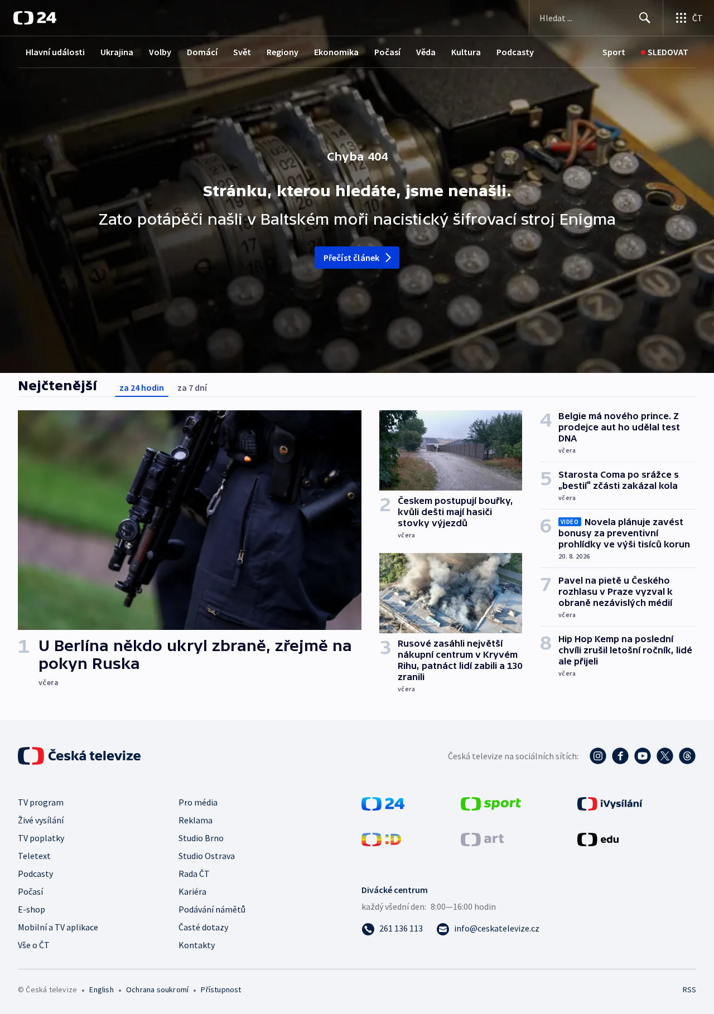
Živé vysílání (41, 820)
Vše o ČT (34, 944)
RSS (689, 989)
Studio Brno (201, 837)
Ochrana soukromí (157, 989)
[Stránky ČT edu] (598, 838)
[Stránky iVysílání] (610, 802)
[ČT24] (34, 18)
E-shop (31, 909)
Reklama (195, 820)
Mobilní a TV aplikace (58, 927)
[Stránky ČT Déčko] (381, 838)
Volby (160, 51)
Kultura (466, 51)
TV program (41, 802)
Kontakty (196, 944)
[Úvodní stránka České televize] (80, 756)
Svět (242, 51)
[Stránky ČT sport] (491, 802)
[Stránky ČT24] (382, 802)
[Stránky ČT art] (482, 838)
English (101, 989)
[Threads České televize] (687, 756)
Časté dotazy (203, 927)
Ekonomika (336, 51)
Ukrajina (116, 51)
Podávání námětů (211, 909)
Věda (426, 51)
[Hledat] (645, 18)
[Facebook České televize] (620, 756)
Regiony (282, 51)
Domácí (202, 51)
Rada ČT (194, 873)
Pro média (198, 802)
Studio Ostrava (206, 855)
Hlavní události (55, 51)
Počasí (387, 51)
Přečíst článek (352, 257)
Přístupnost (221, 989)
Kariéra (192, 891)
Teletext (34, 855)
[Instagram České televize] (598, 756)
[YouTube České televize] (643, 756)
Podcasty (515, 51)
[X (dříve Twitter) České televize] (665, 756)
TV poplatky (41, 837)
